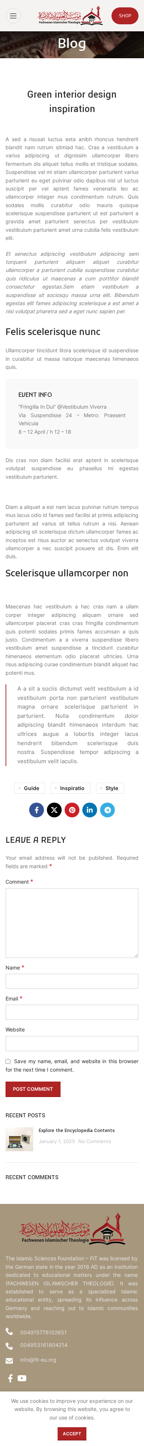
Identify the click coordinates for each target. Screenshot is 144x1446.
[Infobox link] (72, 414)
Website (15, 1029)
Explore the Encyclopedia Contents (77, 1130)
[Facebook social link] (36, 810)
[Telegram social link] (107, 810)
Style (112, 788)
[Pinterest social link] (72, 810)
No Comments (94, 1141)
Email (14, 998)
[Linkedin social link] (89, 810)
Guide (31, 788)
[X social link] (54, 810)
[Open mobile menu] (13, 15)
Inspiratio (72, 788)
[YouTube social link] (22, 1378)
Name (15, 967)
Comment (19, 881)
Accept (72, 1433)
